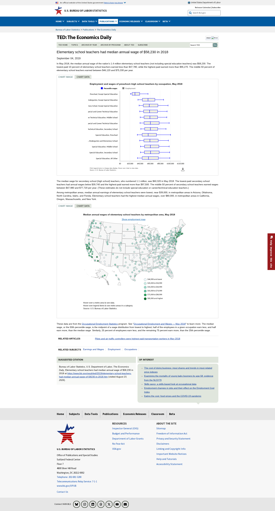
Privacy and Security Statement (173, 438)
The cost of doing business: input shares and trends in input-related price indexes (178, 370)
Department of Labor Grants (128, 438)
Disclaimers (162, 443)
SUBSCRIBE (143, 45)
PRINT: (209, 38)
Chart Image (65, 77)
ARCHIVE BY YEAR (89, 45)
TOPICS (74, 45)
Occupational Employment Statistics (100, 324)
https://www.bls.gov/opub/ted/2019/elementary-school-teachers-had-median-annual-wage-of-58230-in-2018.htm (95, 375)
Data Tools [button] (88, 21)
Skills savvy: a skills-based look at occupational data (170, 384)
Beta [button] (165, 21)
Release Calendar (203, 7)
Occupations (130, 349)
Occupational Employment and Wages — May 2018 (160, 324)
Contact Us (62, 491)
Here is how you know (113, 2)
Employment (114, 349)
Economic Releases (134, 414)
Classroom (157, 414)
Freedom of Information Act (171, 433)
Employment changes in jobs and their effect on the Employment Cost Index (179, 390)
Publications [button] (107, 21)
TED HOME (63, 45)
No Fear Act (118, 443)
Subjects (74, 414)
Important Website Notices (171, 453)
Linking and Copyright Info (171, 448)
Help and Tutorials (166, 459)
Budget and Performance (126, 433)
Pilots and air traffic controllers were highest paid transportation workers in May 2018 (137, 338)
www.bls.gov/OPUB (66, 485)
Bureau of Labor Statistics (68, 29)
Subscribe (216, 7)
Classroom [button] (151, 21)
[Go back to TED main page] (131, 38)
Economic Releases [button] (130, 21)
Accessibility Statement (169, 464)
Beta (172, 414)
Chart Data (83, 77)
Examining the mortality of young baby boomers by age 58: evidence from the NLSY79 (178, 378)
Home (60, 414)
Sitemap (161, 428)
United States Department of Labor (205, 2)
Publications (88, 29)
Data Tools (91, 414)
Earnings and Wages (93, 349)
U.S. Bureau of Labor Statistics (85, 10)
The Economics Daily (106, 29)
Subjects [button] (72, 21)
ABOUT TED (129, 45)
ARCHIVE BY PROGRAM (110, 45)
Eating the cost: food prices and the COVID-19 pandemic (172, 396)
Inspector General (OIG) (125, 428)
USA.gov (116, 448)
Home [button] (59, 21)
